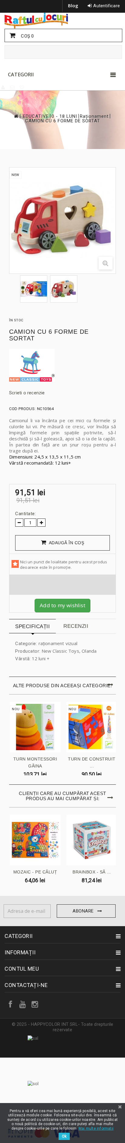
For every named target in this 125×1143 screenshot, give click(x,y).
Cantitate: (25, 513)
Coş (27, 36)
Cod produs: (22, 408)
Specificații (32, 626)
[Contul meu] (3, 87)
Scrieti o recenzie (27, 393)
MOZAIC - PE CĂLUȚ (35, 872)
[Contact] (12, 87)
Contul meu (22, 969)
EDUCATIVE (36, 116)
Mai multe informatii (96, 1128)
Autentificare (106, 5)
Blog (73, 5)
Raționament (94, 116)
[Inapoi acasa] (16, 116)
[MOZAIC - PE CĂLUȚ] (35, 840)
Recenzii (75, 626)
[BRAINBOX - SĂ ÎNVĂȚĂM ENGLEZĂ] (91, 840)
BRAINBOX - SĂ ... (92, 872)
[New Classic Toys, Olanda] (62, 365)
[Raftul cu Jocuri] (62, 20)
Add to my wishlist (62, 605)
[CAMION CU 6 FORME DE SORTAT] (33, 289)
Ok (64, 1136)
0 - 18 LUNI (64, 116)
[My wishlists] (22, 87)
